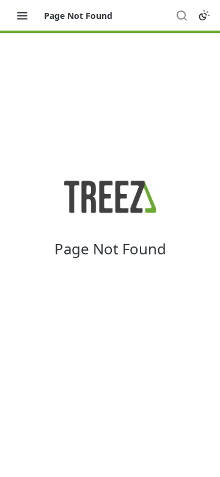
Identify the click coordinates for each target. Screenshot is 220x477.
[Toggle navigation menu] (22, 15)
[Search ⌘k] (181, 15)
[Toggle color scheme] (204, 15)
